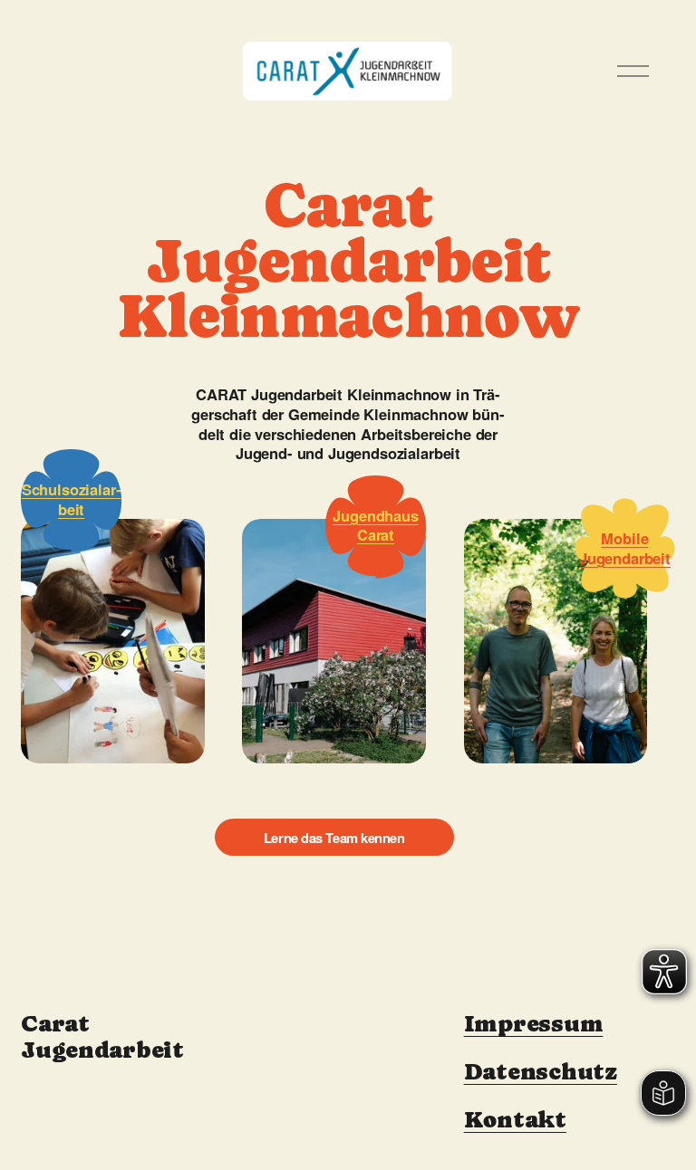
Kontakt (515, 1120)
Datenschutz (540, 1072)
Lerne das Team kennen (334, 838)
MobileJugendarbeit (625, 548)
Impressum (534, 1024)
